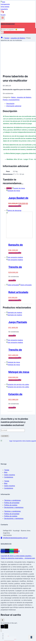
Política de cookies (10, 505)
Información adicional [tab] (13, 106)
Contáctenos (8, 477)
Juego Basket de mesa (18, 198)
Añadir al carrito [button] (13, 206)
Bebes (13, 97)
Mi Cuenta (3, 14)
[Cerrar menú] (1, 630)
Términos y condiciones (12, 500)
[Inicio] (2, 38)
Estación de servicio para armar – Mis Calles (19, 394)
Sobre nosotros (9, 475)
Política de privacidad (11, 503)
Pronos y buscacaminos (11, 100)
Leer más (10, 280)
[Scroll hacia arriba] (2, 626)
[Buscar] (2, 32)
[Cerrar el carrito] (2, 620)
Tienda (6, 470)
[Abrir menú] (3, 18)
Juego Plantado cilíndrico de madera (17, 322)
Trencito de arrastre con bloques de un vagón (16, 350)
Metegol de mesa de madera (18, 372)
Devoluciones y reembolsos (13, 507)
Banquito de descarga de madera (15, 245)
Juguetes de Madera (24, 97)
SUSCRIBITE (4, 436)
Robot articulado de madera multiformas (18, 292)
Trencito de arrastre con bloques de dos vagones (17, 267)
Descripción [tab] (10, 103)
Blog (5, 472)
